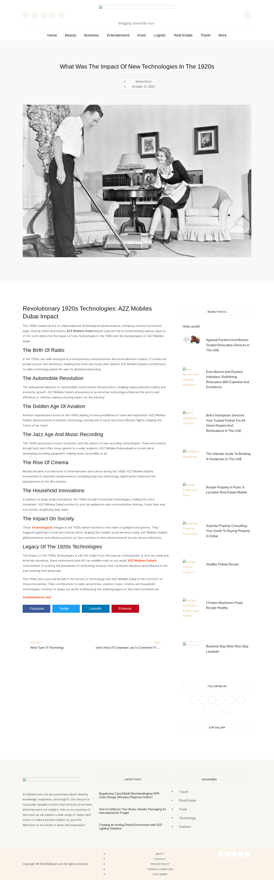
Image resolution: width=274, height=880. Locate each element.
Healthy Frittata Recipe (222, 564)
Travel (205, 35)
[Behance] (217, 710)
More (222, 35)
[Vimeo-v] (241, 700)
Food (141, 35)
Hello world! (191, 326)
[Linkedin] (61, 15)
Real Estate (183, 35)
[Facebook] (193, 700)
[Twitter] (202, 700)
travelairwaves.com (37, 597)
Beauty (70, 35)
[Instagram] (52, 15)
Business (91, 35)
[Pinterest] (222, 700)
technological (42, 527)
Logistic (160, 35)
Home (52, 35)
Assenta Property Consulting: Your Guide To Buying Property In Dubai (228, 531)
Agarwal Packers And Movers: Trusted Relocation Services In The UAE (228, 345)
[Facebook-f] (220, 854)
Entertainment (118, 35)
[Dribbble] (207, 710)
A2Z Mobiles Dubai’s (142, 560)
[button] (247, 15)
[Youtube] (227, 710)
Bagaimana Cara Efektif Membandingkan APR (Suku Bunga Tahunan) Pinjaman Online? (129, 795)
